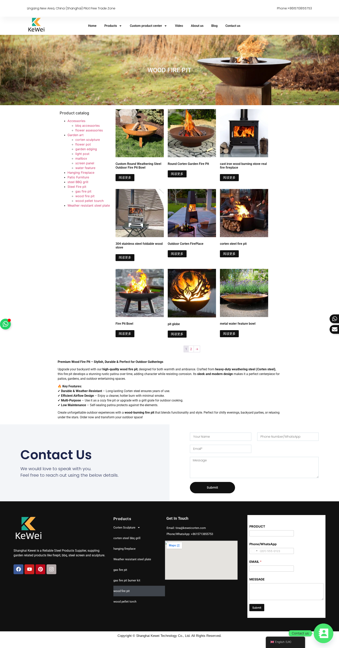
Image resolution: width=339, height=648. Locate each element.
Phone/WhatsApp (263, 544)
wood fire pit (85, 196)
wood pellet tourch (89, 201)
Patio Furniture (78, 177)
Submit (256, 607)
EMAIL (255, 562)
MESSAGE (257, 579)
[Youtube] (29, 569)
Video (179, 26)
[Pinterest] (40, 569)
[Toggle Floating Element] (5, 324)
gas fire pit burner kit (126, 580)
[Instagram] (51, 569)
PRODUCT (257, 526)
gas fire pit (83, 191)
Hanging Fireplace (80, 172)
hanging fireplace (124, 548)
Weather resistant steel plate (88, 205)
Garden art (75, 135)
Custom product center (146, 26)
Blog (214, 26)
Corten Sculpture (124, 527)
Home (92, 26)
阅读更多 (125, 177)
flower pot (83, 144)
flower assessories (89, 130)
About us (197, 26)
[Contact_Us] (323, 633)
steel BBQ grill (77, 182)
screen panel (84, 163)
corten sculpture (87, 140)
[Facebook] (18, 569)
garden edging (86, 149)
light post (82, 154)
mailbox (81, 158)
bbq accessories (87, 125)
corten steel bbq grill (126, 538)
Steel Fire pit (76, 187)
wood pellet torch (124, 601)
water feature (85, 168)
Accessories (76, 121)
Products (110, 26)
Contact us (232, 26)
